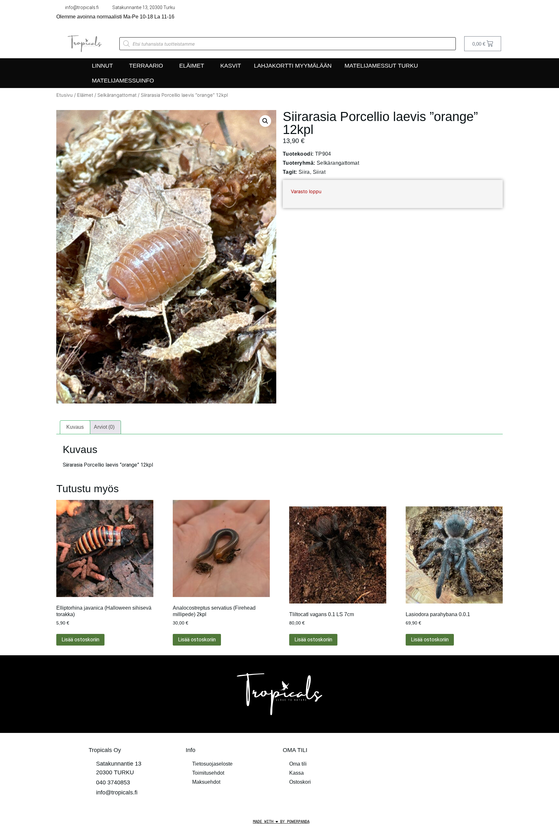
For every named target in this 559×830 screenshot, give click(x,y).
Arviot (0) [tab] (104, 427)
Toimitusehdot (208, 773)
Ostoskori (300, 782)
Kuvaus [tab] (75, 427)
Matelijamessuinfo (123, 80)
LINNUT (102, 65)
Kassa (296, 773)
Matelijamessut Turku (381, 65)
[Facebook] (486, 14)
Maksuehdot (206, 782)
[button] (265, 121)
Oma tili (298, 764)
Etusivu (64, 95)
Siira (304, 172)
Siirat (319, 172)
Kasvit (230, 65)
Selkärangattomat (117, 95)
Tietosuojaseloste (212, 764)
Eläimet (191, 65)
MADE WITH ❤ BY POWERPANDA (281, 821)
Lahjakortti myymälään (293, 65)
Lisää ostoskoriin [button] (80, 639)
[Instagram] (499, 14)
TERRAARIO (146, 65)
